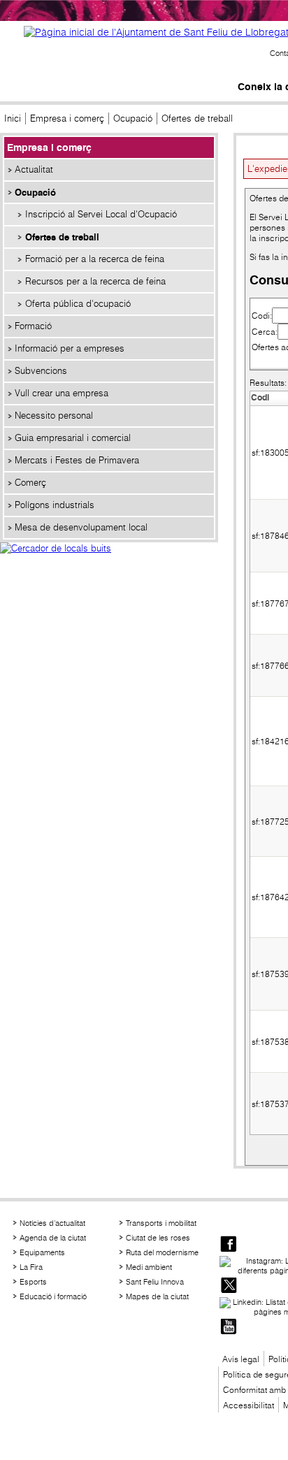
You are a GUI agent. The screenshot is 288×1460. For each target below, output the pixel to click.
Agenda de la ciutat (53, 1238)
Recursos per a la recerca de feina (95, 281)
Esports (33, 1282)
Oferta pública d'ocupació (78, 304)
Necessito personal (54, 415)
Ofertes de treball (62, 237)
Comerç (30, 483)
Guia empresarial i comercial (73, 438)
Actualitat (34, 169)
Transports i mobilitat (161, 1223)
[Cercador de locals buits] (109, 563)
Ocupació (132, 118)
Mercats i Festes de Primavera (77, 460)
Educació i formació (53, 1296)
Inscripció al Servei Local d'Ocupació (101, 214)
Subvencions (41, 371)
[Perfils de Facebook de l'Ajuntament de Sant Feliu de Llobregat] (228, 1245)
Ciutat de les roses (158, 1238)
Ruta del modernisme (162, 1252)
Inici (12, 118)
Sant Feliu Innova (155, 1282)
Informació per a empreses (69, 348)
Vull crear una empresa (61, 393)
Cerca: (265, 331)
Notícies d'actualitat (52, 1223)
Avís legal (240, 1359)
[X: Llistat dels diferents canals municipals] (228, 1286)
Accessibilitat (248, 1405)
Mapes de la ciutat (157, 1296)
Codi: (262, 315)
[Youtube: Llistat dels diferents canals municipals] (228, 1327)
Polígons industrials (54, 505)
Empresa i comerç (67, 118)
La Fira (31, 1267)
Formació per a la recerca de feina (94, 259)
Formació (33, 326)
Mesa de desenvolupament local (81, 527)
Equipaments (42, 1252)
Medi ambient (149, 1267)
